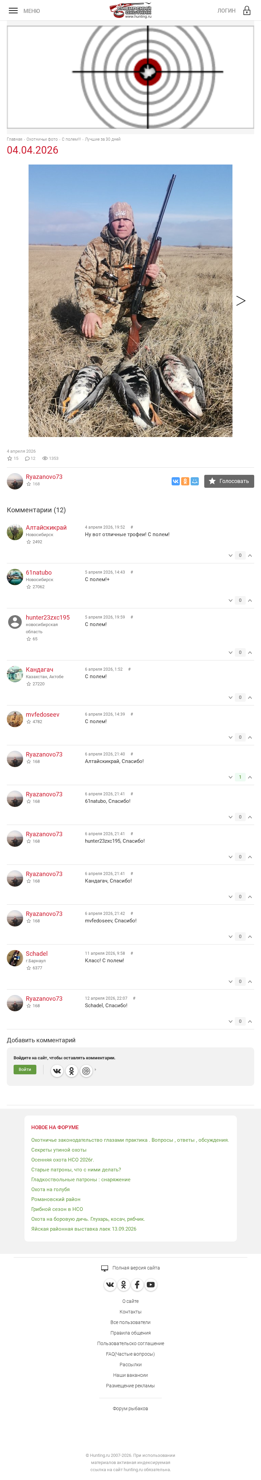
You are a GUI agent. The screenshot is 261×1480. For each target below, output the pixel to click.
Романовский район (56, 1199)
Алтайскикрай (46, 527)
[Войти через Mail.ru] (86, 1071)
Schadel (37, 953)
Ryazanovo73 (44, 476)
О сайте (130, 1301)
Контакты (131, 1311)
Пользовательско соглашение (130, 1343)
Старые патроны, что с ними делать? (76, 1170)
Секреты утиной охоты (59, 1150)
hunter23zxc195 (48, 617)
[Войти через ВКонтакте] (57, 1071)
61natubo (39, 572)
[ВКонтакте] (176, 481)
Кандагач (39, 669)
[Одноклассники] (185, 481)
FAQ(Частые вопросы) (130, 1354)
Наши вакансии (130, 1375)
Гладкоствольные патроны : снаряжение (80, 1180)
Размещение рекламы (130, 1385)
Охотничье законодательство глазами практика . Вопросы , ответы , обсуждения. (130, 1140)
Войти (25, 1069)
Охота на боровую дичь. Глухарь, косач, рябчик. (88, 1219)
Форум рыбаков (130, 1408)
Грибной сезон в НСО (57, 1209)
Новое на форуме (55, 1127)
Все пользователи (130, 1322)
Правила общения (130, 1333)
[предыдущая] (240, 300)
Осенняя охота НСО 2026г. (62, 1160)
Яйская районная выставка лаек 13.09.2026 (83, 1229)
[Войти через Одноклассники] (72, 1071)
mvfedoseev (42, 714)
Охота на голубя (50, 1189)
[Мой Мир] (195, 481)
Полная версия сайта (135, 1268)
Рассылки (131, 1364)
